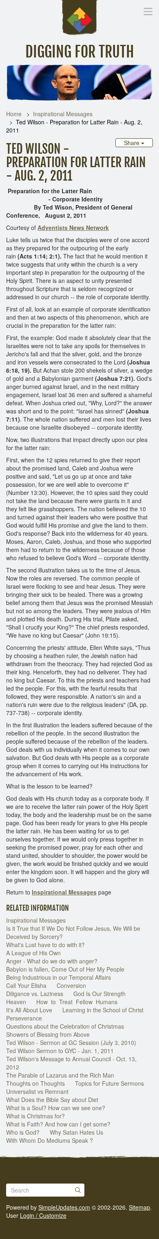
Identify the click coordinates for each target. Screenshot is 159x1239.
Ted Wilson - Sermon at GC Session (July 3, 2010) (71, 1042)
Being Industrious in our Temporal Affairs (58, 977)
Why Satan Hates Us (76, 1132)
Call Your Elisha (26, 985)
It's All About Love (29, 1010)
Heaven (16, 1002)
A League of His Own (33, 953)
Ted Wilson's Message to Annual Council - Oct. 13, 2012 (71, 1063)
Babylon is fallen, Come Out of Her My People (65, 969)
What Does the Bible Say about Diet (52, 1099)
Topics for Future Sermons (109, 1083)
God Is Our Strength (99, 993)
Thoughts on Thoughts (35, 1083)
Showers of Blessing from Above (48, 1034)
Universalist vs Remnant (37, 1091)
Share (132, 143)
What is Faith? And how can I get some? (58, 1124)
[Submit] (77, 1190)
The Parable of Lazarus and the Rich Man (60, 1075)
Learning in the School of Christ (103, 1010)
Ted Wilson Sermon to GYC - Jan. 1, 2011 (60, 1051)
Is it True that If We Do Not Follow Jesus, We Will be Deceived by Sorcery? (73, 932)
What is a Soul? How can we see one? (55, 1108)
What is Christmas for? (35, 1116)
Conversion (71, 985)
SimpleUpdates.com (64, 1207)
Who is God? (23, 1132)
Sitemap (139, 1207)
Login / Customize (43, 1215)
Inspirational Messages (63, 114)
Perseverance (24, 1018)
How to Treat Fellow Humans (77, 1002)
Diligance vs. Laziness (34, 993)
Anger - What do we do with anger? (51, 961)
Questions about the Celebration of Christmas (65, 1026)
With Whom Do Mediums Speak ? (49, 1140)
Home (14, 114)
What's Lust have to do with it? (45, 945)
